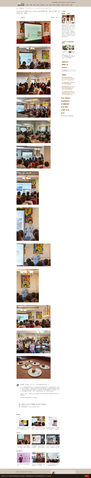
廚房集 (34, 5)
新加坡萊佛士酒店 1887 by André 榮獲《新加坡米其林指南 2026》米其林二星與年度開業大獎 (68, 88)
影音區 (71, 5)
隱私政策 (52, 476)
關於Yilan (64, 2)
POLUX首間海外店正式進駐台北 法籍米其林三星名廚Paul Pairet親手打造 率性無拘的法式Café (68, 93)
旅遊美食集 (42, 5)
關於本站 (18, 471)
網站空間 (63, 115)
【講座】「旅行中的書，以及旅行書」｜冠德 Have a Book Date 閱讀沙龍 (38, 429)
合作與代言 (64, 67)
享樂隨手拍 (63, 5)
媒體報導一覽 (65, 64)
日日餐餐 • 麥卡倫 (65, 109)
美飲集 (31, 5)
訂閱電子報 (73, 2)
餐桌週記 (58, 5)
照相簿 (67, 5)
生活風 (47, 5)
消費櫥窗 (64, 75)
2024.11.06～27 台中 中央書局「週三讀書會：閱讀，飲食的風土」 (23, 447)
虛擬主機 (71, 115)
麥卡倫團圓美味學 (65, 104)
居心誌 (62, 112)
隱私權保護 (22, 471)
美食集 (27, 5)
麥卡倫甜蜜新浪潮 (65, 101)
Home (17, 8)
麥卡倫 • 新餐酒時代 (65, 98)
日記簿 (54, 5)
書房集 (50, 5)
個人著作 (68, 2)
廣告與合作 (27, 471)
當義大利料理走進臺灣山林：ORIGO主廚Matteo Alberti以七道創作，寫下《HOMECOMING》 (68, 78)
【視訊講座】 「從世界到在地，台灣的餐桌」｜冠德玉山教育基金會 (38, 447)
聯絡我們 (30, 471)
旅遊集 (38, 5)
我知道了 (87, 476)
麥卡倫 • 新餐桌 (64, 107)
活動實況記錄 (21, 8)
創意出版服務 (55, 2)
